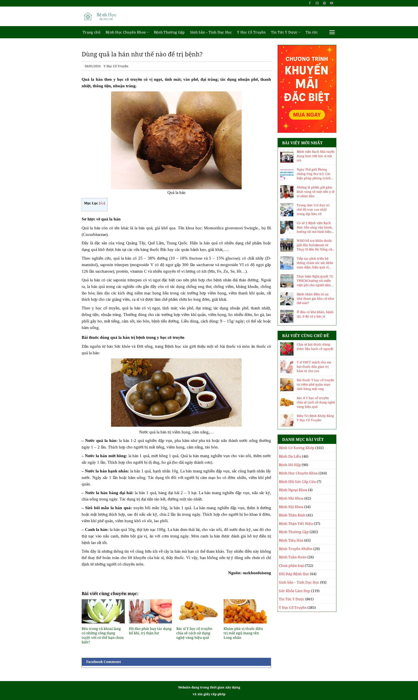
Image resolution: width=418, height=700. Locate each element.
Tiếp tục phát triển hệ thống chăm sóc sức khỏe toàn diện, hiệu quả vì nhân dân (315, 262)
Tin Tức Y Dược (284, 32)
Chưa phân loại (291, 565)
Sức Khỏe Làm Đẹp (294, 590)
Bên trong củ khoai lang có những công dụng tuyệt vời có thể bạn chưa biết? (103, 635)
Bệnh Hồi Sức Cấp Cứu (297, 481)
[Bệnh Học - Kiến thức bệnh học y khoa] (103, 16)
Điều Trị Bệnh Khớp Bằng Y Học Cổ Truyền (315, 418)
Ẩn (102, 203)
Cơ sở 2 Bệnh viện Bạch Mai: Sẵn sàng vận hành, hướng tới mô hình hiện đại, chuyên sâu (315, 227)
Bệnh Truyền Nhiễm (295, 548)
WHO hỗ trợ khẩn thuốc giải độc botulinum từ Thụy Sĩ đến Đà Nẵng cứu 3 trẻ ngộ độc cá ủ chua (315, 245)
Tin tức (312, 32)
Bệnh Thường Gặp (169, 32)
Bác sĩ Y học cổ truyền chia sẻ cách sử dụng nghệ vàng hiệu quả (194, 633)
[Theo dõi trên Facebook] (309, 3)
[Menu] (332, 32)
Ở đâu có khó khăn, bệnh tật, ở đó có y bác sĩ (315, 314)
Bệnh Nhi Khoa (291, 498)
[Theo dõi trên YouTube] (331, 3)
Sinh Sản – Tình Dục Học (211, 32)
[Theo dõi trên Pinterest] (324, 3)
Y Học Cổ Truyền (251, 32)
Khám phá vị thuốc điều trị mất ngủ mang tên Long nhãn (243, 633)
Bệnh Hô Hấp (290, 464)
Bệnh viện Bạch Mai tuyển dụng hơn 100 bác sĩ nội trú (316, 155)
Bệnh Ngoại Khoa (293, 489)
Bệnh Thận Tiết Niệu (296, 523)
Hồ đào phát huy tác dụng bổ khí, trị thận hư (150, 631)
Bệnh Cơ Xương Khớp (296, 447)
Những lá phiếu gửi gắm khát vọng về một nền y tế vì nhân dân (315, 191)
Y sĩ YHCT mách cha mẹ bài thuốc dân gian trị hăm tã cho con (314, 366)
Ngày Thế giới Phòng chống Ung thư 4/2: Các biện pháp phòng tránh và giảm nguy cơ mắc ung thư (315, 173)
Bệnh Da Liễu (290, 456)
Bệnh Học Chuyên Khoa (126, 32)
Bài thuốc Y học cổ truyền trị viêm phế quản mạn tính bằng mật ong (315, 384)
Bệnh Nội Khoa (291, 506)
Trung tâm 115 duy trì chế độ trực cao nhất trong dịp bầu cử (313, 209)
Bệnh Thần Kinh (292, 515)
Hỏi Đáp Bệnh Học (294, 573)
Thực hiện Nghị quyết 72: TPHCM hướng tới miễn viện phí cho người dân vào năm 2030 (315, 280)
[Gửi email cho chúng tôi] (317, 3)
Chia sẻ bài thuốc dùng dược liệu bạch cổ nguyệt (315, 346)
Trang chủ (91, 32)
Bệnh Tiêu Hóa (291, 540)
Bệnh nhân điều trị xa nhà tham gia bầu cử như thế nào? (315, 298)
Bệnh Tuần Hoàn (293, 557)
